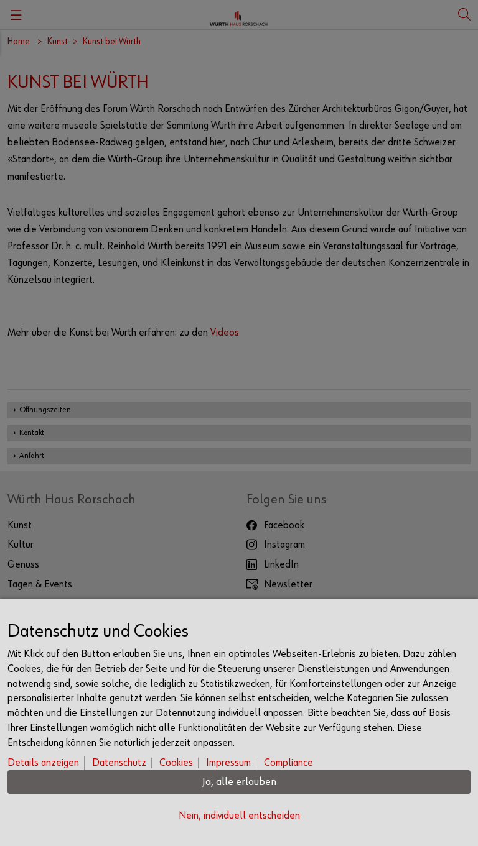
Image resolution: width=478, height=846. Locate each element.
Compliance (288, 763)
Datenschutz (119, 763)
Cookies (176, 763)
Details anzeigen (43, 763)
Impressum (228, 763)
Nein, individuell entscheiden (239, 816)
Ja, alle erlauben (239, 782)
